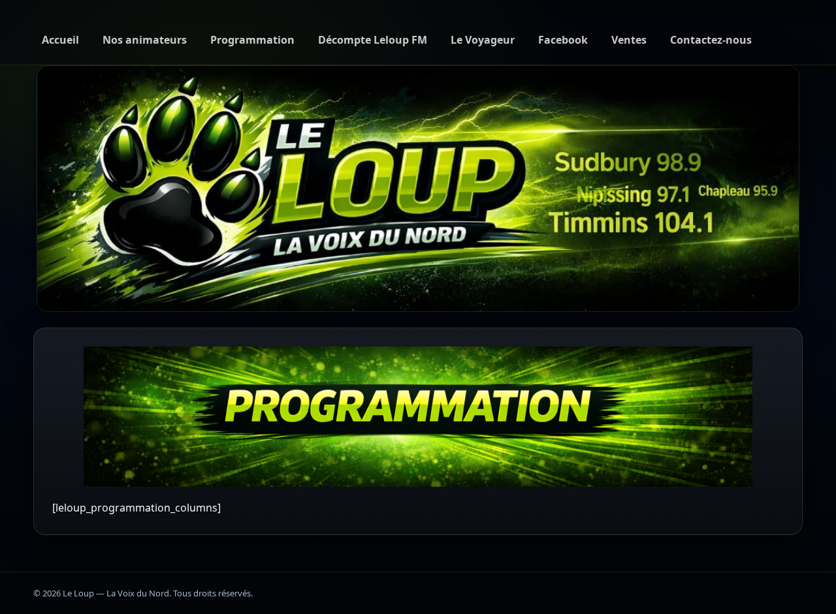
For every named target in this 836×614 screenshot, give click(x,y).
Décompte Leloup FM (372, 40)
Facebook (563, 40)
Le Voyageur (483, 40)
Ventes (629, 40)
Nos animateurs (145, 40)
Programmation (252, 40)
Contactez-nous (711, 40)
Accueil (60, 40)
